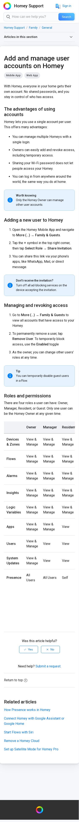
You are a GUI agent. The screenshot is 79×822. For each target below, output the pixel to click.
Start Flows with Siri (18, 732)
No (52, 649)
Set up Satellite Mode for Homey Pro (31, 749)
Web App (32, 75)
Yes (30, 649)
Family (33, 27)
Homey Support (14, 27)
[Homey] (39, 809)
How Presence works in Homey (27, 710)
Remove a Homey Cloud (21, 741)
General (47, 27)
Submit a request (48, 666)
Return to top (13, 680)
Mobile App (13, 75)
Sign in (66, 6)
